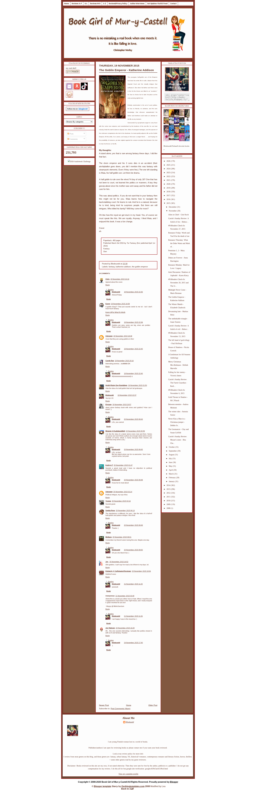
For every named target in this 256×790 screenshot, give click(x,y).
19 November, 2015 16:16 (119, 279)
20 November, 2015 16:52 (118, 562)
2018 (169, 192)
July (170, 459)
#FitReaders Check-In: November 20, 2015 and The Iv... (178, 282)
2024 (169, 169)
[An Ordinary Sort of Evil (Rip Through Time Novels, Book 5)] (177, 140)
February (172, 478)
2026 (169, 161)
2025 (169, 165)
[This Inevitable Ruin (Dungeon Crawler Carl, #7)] (167, 124)
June (171, 462)
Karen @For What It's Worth (115, 312)
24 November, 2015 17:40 (133, 643)
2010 (169, 501)
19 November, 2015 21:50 (137, 385)
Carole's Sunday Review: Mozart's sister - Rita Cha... (177, 440)
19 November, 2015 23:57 (121, 405)
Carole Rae (109, 361)
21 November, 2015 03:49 (124, 596)
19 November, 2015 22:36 (133, 292)
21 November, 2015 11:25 (133, 584)
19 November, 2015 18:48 (122, 336)
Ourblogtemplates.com (133, 786)
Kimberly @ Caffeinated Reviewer (118, 571)
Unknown (109, 336)
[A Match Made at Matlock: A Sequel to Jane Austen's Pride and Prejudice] (182, 116)
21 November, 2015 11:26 (133, 616)
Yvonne (108, 501)
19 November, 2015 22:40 (133, 349)
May (171, 466)
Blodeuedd (116, 292)
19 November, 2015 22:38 (133, 322)
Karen (107, 304)
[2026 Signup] (79, 162)
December (173, 207)
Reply (107, 285)
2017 (169, 196)
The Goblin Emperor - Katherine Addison (126, 70)
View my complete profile (128, 774)
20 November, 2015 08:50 (133, 550)
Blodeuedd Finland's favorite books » (176, 147)
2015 (169, 203)
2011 (169, 497)
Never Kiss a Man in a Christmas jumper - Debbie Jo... (176, 422)
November (173, 211)
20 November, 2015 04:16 (121, 501)
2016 (169, 199)
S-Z (104, 4)
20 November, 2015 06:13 (125, 511)
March (171, 474)
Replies (111, 290)
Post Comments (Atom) (120, 709)
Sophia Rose (110, 511)
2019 (169, 188)
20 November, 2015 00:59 (135, 431)
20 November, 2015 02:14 (122, 492)
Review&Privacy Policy (118, 4)
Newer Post (104, 705)
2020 (169, 184)
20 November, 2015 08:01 (122, 537)
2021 (169, 180)
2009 (169, 504)
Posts (71, 134)
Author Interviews (137, 4)
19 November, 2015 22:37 (127, 395)
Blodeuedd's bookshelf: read (177, 106)
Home (66, 4)
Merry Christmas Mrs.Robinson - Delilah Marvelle (178, 365)
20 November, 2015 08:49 (133, 525)
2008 (169, 508)
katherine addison (123, 267)
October (172, 447)
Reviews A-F (77, 4)
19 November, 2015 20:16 (124, 361)
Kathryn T (109, 465)
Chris (107, 279)
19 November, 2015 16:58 (120, 304)
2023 (169, 173)
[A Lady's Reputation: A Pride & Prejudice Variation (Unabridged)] (172, 140)
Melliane (108, 537)
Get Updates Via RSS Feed (157, 4)
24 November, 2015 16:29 (125, 628)
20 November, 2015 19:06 (141, 571)
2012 (169, 493)
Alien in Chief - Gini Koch (178, 215)
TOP (131, 789)
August (172, 455)
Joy (107, 562)
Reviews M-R (95, 4)
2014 (169, 485)
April (171, 470)
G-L (86, 4)
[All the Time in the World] (177, 124)
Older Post (152, 705)
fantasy (112, 267)
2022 (169, 176)
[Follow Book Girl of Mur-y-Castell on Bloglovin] (77, 110)
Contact (173, 4)
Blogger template (102, 786)
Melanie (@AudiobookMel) (115, 431)
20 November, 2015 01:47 (123, 465)
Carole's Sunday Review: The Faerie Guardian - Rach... (177, 382)
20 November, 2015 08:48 (133, 480)
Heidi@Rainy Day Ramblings (116, 385)
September (173, 451)
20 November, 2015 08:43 (133, 419)
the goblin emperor (140, 267)
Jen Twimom (110, 628)
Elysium (108, 405)
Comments (73, 139)
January (172, 481)
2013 (169, 489)
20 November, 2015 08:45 (133, 449)
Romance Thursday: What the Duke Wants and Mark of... (179, 243)
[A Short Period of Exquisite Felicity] (167, 116)
